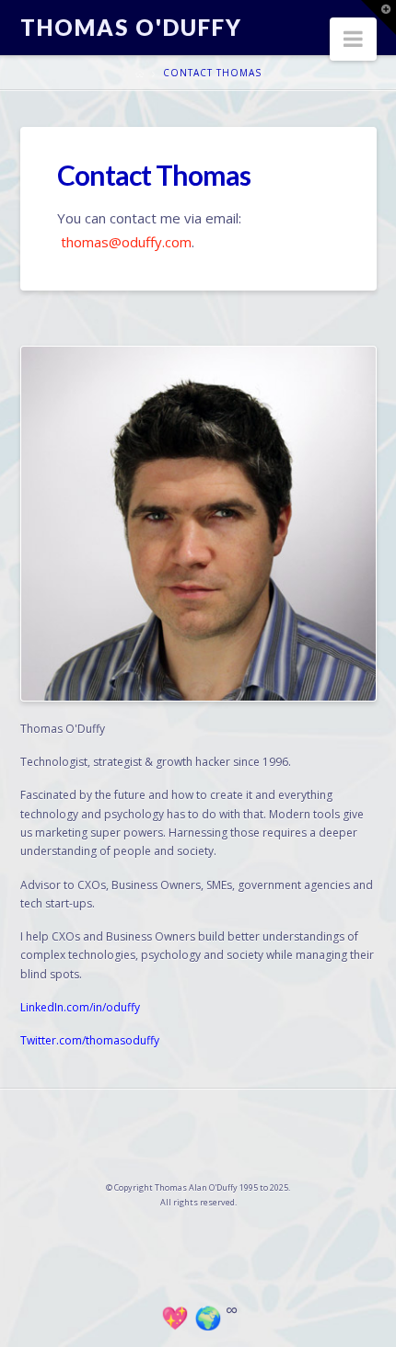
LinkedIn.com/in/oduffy (80, 1007)
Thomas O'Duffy (131, 28)
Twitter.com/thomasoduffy (89, 1040)
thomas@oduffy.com (126, 242)
